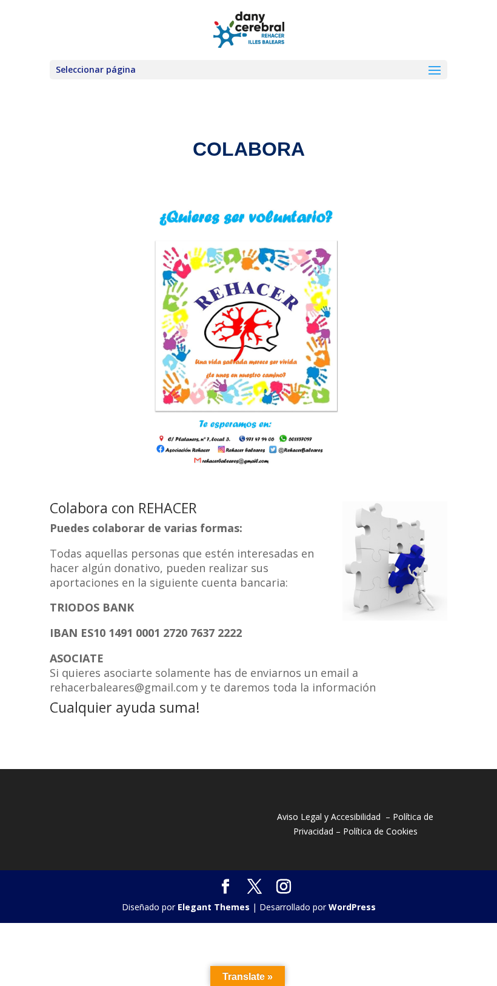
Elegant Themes (214, 907)
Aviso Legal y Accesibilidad (329, 816)
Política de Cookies (380, 831)
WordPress (352, 907)
